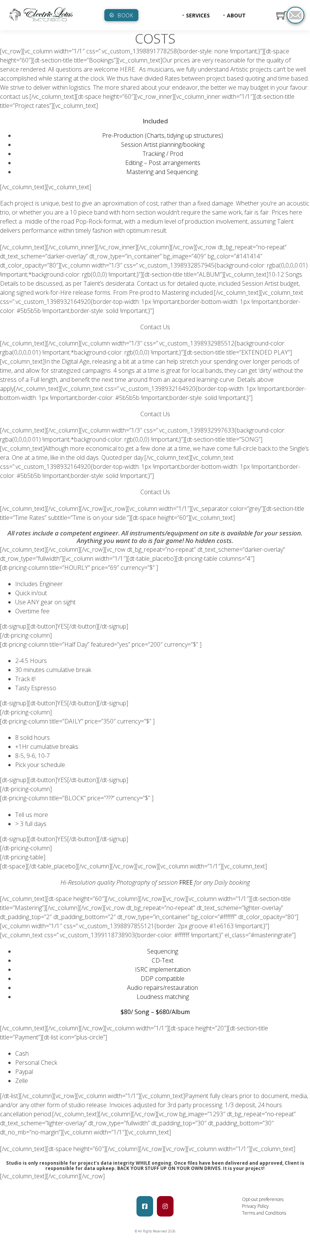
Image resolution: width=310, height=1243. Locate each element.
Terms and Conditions (264, 1213)
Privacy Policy (255, 1206)
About (236, 15)
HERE (127, 69)
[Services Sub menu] (183, 15)
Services (198, 15)
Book (125, 15)
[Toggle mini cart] (281, 15)
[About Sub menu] (224, 15)
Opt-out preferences (263, 1199)
